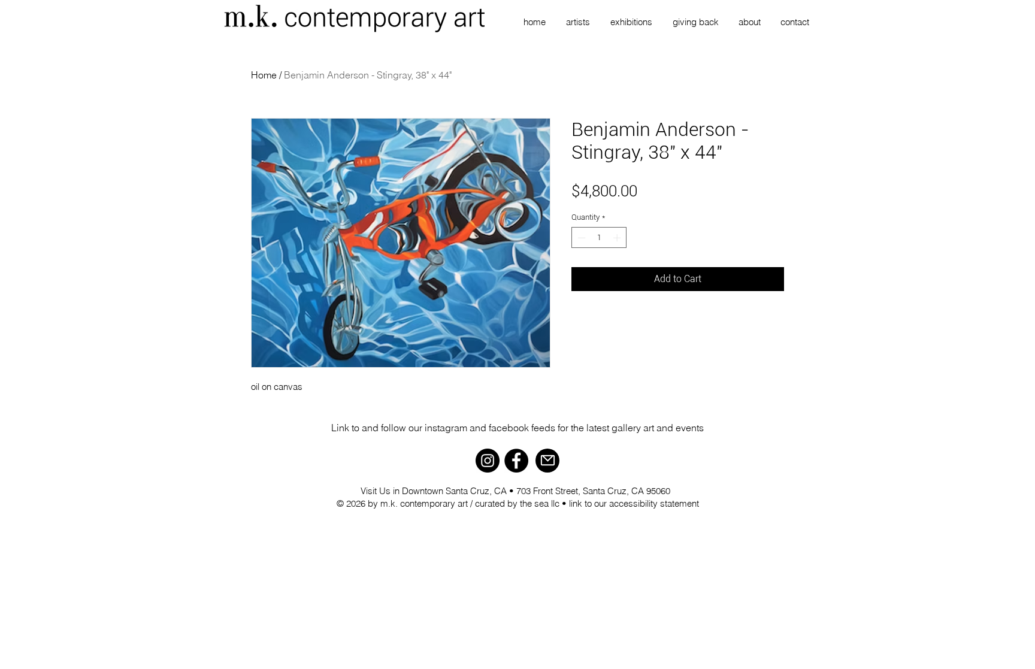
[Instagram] (488, 461)
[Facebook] (516, 461)
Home (264, 75)
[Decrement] (580, 238)
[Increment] (618, 238)
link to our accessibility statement (634, 503)
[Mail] (547, 461)
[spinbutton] (599, 238)
